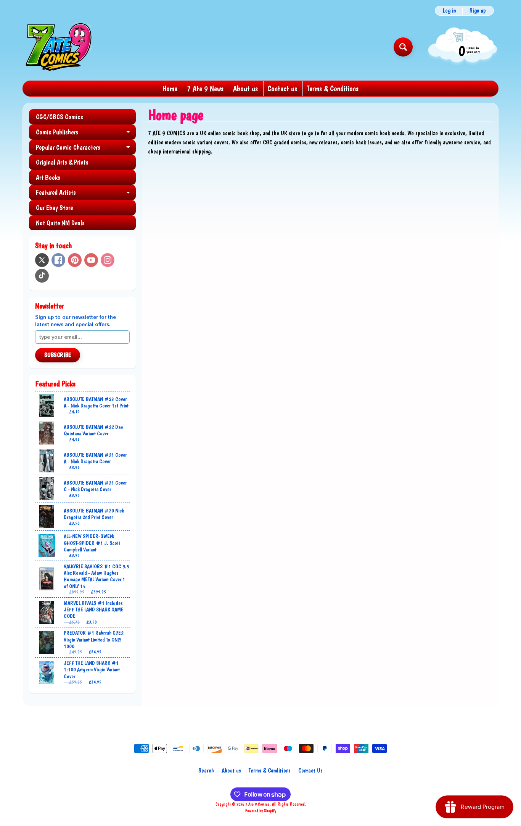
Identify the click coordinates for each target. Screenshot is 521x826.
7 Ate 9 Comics (257, 804)
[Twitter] (42, 260)
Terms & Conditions (333, 88)
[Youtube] (91, 260)
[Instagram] (107, 260)
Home (169, 88)
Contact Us (310, 770)
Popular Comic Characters (86, 149)
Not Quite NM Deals (60, 223)
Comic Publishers (86, 134)
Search (206, 770)
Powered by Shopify (260, 810)
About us (245, 88)
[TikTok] (42, 276)
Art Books (48, 177)
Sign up (478, 11)
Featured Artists (86, 194)
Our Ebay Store (54, 208)
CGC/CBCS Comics (59, 117)
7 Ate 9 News (205, 88)
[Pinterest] (75, 260)
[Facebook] (58, 260)
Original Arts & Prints (62, 162)
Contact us (282, 88)
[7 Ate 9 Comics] (58, 46)
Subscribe (57, 355)
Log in (449, 11)
